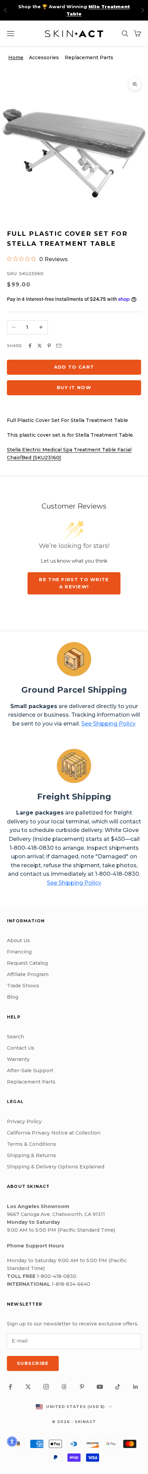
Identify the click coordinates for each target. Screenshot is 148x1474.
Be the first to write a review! (74, 583)
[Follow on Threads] (64, 1386)
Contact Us (20, 1048)
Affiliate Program (28, 974)
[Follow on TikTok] (117, 1386)
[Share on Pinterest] (49, 345)
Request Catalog (27, 963)
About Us (18, 940)
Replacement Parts (89, 57)
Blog (12, 997)
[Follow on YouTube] (99, 1386)
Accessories (44, 57)
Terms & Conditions (31, 1144)
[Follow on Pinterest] (81, 1386)
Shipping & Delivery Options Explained (55, 1167)
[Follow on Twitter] (28, 1386)
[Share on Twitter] (39, 345)
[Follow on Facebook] (10, 1386)
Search (15, 1037)
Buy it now (74, 387)
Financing (19, 952)
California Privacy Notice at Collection (54, 1133)
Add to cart (74, 367)
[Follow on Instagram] (46, 1386)
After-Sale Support (30, 1070)
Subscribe (33, 1363)
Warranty (18, 1059)
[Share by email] (59, 345)
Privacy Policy (24, 1121)
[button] (12, 1441)
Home (15, 57)
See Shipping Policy (108, 723)
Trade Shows (23, 986)
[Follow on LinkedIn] (135, 1386)
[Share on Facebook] (30, 345)
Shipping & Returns (31, 1155)
